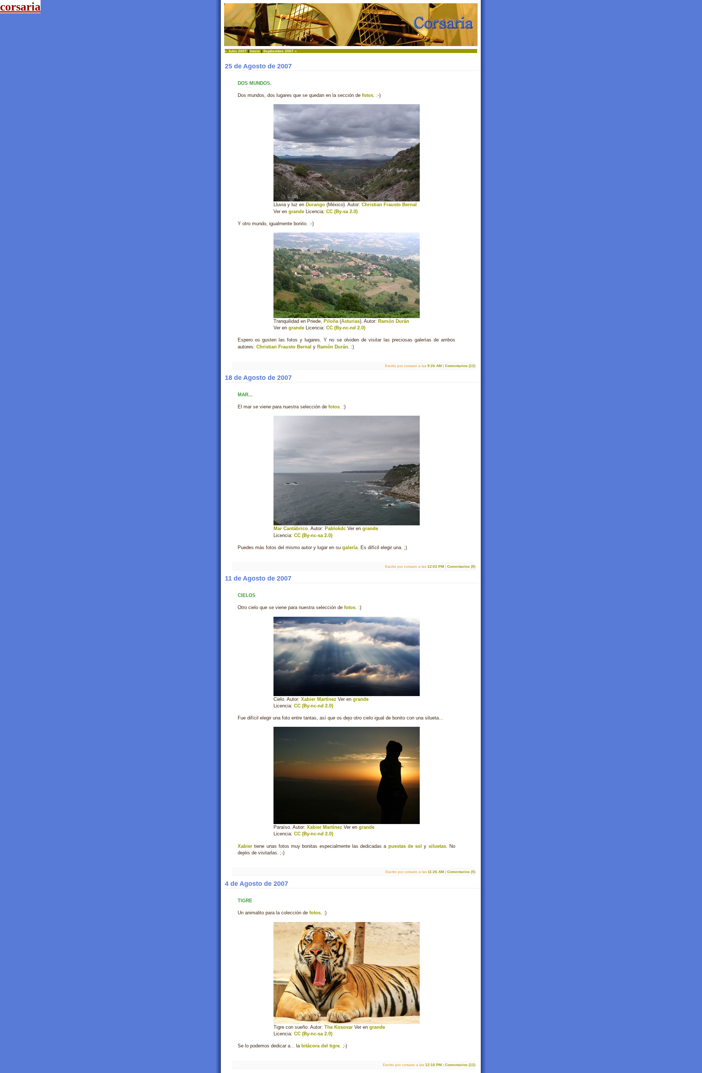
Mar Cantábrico (290, 528)
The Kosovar (338, 1027)
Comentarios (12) (460, 366)
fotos (367, 95)
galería (350, 547)
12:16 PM (433, 1065)
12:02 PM (435, 566)
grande (296, 211)
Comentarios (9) (461, 566)
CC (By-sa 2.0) (342, 211)
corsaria (20, 6)
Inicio (255, 51)
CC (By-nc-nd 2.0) (345, 327)
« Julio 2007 (236, 51)
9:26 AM (434, 366)
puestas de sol (405, 846)
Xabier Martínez (318, 699)
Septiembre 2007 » (280, 51)
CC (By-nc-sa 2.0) (313, 535)
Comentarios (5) (461, 872)
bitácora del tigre (320, 1046)
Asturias (350, 321)
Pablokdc (335, 528)
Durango (315, 204)
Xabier (245, 846)
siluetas (437, 846)
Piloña (331, 321)
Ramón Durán (393, 321)
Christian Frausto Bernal (389, 204)
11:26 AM (436, 872)
